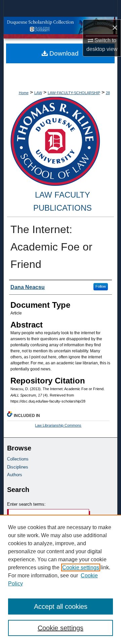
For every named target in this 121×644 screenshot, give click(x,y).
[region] (60, 579)
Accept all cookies (60, 606)
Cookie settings (80, 567)
